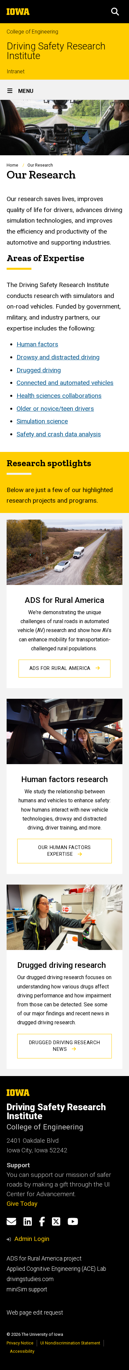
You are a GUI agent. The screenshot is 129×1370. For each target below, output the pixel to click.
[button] (115, 11)
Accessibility (22, 1351)
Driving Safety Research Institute (56, 51)
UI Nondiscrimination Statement (70, 1342)
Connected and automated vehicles (65, 383)
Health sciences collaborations (59, 395)
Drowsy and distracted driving (58, 357)
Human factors (37, 344)
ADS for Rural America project (44, 1258)
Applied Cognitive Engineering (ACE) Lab (56, 1268)
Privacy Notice (20, 1342)
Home (12, 165)
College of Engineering (32, 32)
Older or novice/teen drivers (55, 408)
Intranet (15, 71)
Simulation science (42, 421)
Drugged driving (39, 370)
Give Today (22, 1203)
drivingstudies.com (30, 1279)
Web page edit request (35, 1312)
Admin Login (31, 1239)
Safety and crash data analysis (59, 434)
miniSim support (27, 1289)
